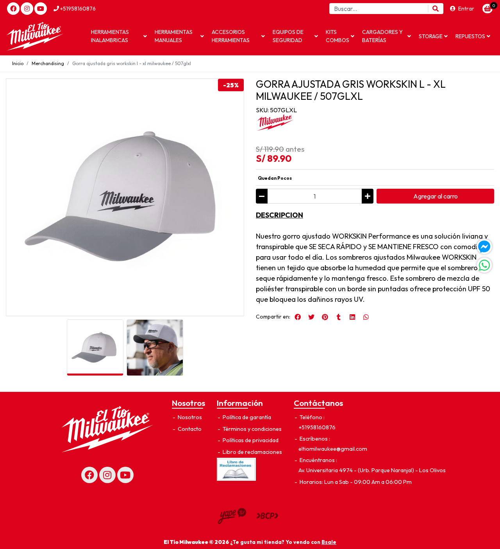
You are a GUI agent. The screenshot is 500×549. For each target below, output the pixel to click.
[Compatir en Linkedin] (352, 317)
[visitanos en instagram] (27, 8)
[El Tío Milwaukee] (45, 36)
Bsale (328, 541)
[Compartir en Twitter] (311, 317)
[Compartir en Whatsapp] (366, 317)
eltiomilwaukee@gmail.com (332, 448)
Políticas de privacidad (250, 440)
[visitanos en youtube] (40, 8)
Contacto (189, 428)
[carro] (487, 8)
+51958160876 (77, 8)
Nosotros (189, 417)
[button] (119, 36)
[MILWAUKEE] (275, 123)
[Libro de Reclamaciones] (236, 469)
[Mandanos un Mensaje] (484, 246)
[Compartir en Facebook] (297, 317)
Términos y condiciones (251, 428)
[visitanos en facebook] (13, 8)
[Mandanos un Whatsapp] (484, 265)
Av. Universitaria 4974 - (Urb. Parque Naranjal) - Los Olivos (372, 470)
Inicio (17, 63)
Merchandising (48, 63)
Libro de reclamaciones (251, 451)
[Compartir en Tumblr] (338, 317)
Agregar (435, 196)
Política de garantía (246, 417)
